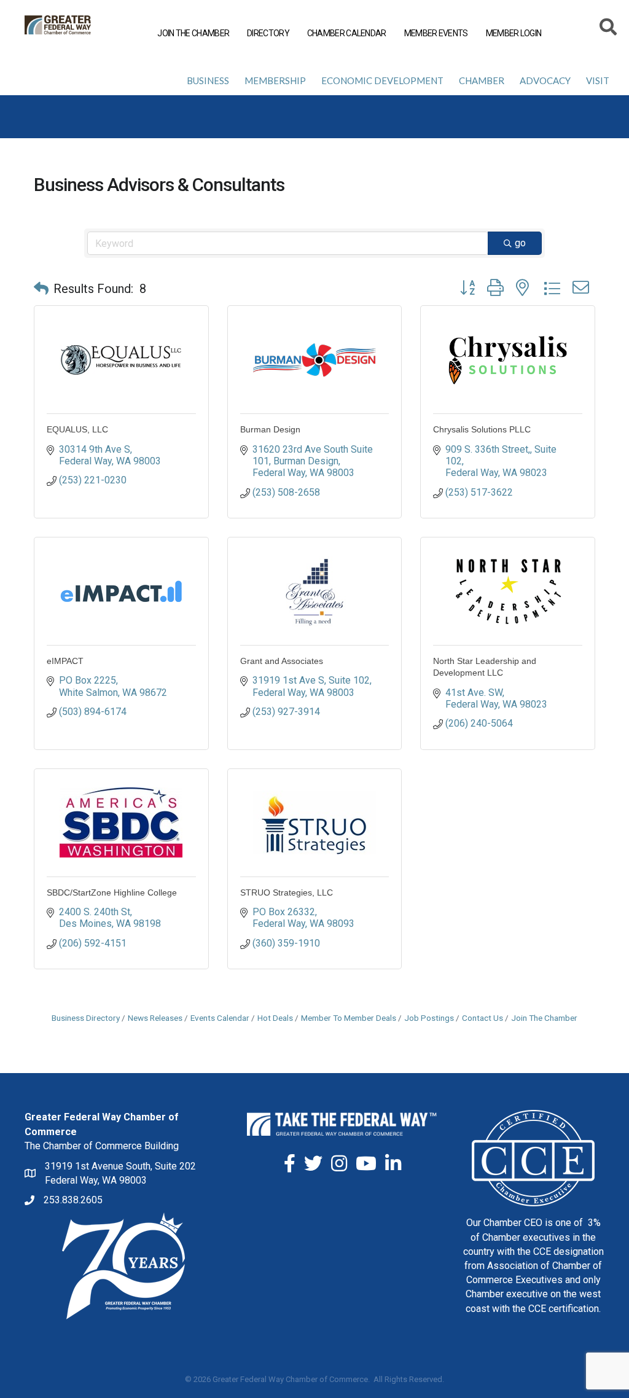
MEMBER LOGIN (514, 33)
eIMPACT (65, 661)
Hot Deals (275, 1018)
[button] (41, 289)
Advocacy (545, 80)
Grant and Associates (281, 661)
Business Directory (86, 1018)
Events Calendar (219, 1018)
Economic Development (382, 80)
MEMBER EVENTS (436, 33)
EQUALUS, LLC (77, 429)
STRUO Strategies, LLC (286, 892)
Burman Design (270, 429)
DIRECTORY (268, 33)
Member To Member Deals (348, 1018)
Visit (597, 80)
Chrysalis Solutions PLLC (482, 429)
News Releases (155, 1018)
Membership (275, 80)
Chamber (481, 80)
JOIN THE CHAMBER (193, 33)
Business (208, 80)
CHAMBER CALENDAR (346, 33)
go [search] (520, 243)
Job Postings (429, 1018)
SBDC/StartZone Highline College (112, 892)
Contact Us (482, 1018)
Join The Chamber (544, 1018)
